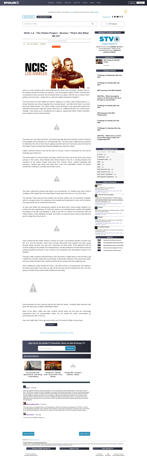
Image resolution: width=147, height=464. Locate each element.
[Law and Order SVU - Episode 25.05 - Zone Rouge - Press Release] (32, 371)
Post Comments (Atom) (34, 439)
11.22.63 (99, 154)
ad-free (70, 12)
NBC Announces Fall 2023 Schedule (109, 90)
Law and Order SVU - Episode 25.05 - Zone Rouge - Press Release (33, 374)
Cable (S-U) (77, 2)
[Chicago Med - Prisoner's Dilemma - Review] (73, 371)
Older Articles (84, 434)
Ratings (92, 2)
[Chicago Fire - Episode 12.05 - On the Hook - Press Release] (53, 371)
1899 (98, 164)
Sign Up (132, 2)
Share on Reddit (56, 46)
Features (85, 2)
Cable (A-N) (68, 2)
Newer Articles (28, 434)
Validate (140, 2)
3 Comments (51, 324)
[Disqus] (56, 406)
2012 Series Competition (105, 174)
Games (99, 2)
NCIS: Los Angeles (32, 44)
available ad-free (115, 47)
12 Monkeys (101, 157)
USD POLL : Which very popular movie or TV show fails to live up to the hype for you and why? (109, 98)
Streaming (51, 2)
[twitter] (115, 17)
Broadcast (59, 2)
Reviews (43, 44)
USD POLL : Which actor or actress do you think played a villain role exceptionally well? (109, 137)
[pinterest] (122, 17)
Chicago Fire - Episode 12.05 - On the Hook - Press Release (53, 374)
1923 (98, 167)
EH (24, 44)
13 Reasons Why (102, 159)
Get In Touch (28, 17)
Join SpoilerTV (45, 17)
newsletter (96, 12)
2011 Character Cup (103, 172)
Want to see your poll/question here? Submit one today (56, 333)
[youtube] (117, 17)
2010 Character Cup (103, 169)
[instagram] (120, 17)
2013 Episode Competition (105, 177)
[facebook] (112, 17)
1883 (98, 162)
